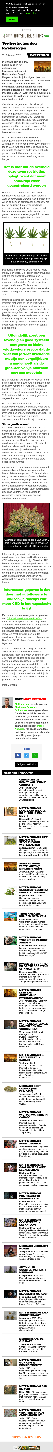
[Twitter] (26, 755)
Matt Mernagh (22, 704)
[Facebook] (18, 755)
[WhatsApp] (35, 755)
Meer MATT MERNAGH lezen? (26, 1437)
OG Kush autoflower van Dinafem (24, 618)
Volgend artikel (26, 764)
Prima (12, 19)
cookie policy (30, 13)
